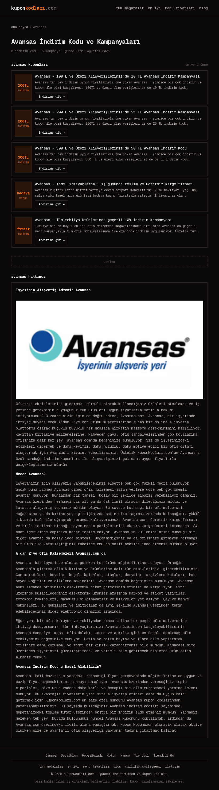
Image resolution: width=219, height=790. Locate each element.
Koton (111, 755)
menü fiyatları (180, 8)
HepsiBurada (92, 755)
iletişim (172, 766)
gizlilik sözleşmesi (143, 766)
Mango (125, 755)
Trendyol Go (163, 755)
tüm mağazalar (130, 8)
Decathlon (69, 755)
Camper (51, 755)
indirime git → (51, 96)
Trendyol (141, 755)
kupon (33, 8)
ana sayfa (19, 27)
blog (203, 8)
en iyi (154, 8)
